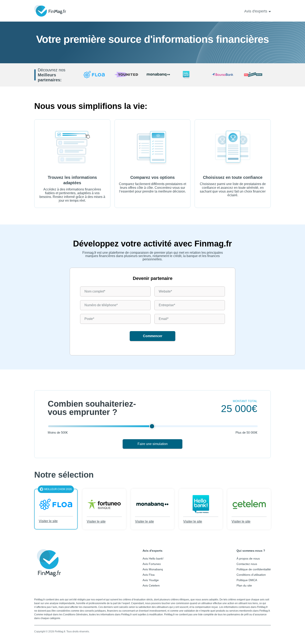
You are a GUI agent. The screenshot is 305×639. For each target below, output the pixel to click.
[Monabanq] (158, 75)
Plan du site (244, 585)
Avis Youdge (151, 580)
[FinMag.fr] (48, 573)
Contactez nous (247, 564)
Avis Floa (149, 574)
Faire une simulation (153, 444)
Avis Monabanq (153, 569)
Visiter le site (48, 521)
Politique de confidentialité (254, 569)
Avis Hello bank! (153, 558)
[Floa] (94, 75)
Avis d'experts (255, 11)
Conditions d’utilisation (251, 574)
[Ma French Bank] (255, 75)
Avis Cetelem (151, 585)
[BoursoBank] (222, 75)
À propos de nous (248, 558)
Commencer (152, 336)
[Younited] (126, 75)
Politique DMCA (247, 580)
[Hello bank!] (190, 75)
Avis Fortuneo (152, 564)
